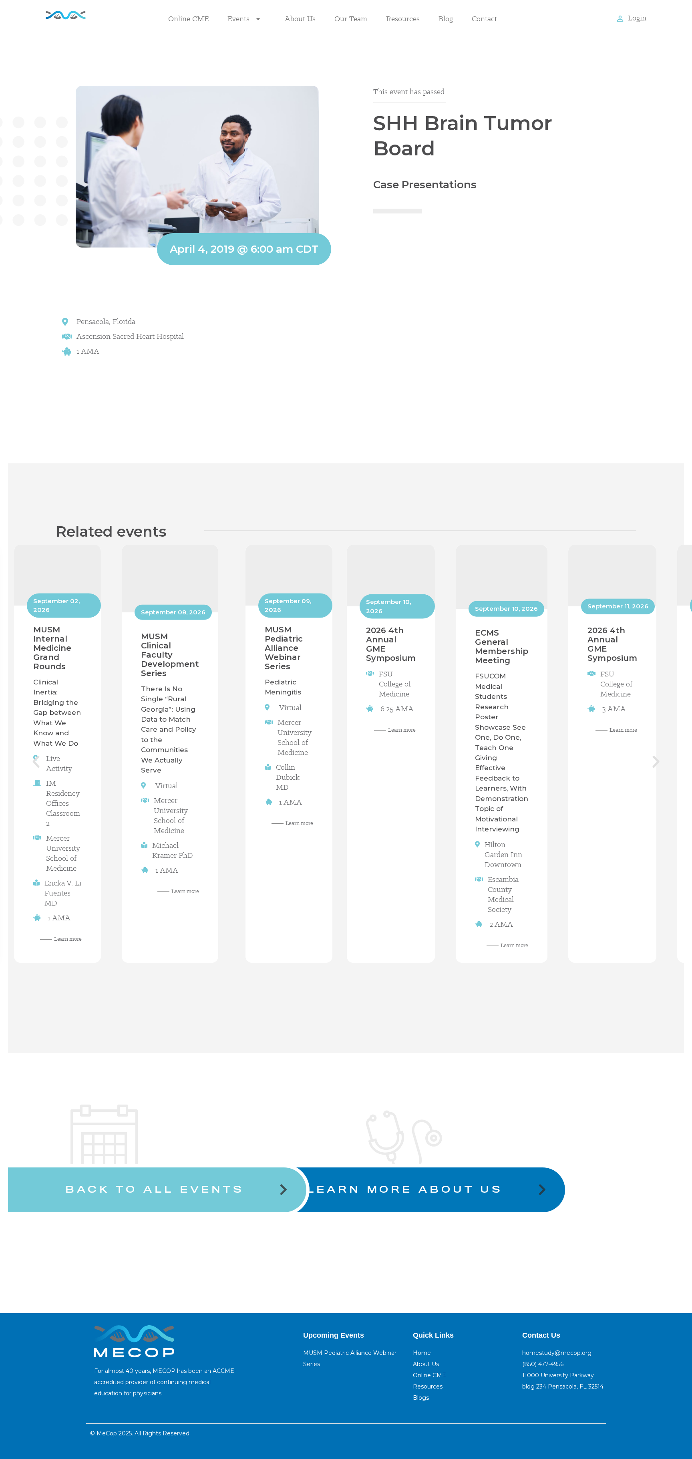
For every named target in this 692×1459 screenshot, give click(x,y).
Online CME (188, 19)
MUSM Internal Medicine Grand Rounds (52, 648)
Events (238, 19)
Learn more (68, 939)
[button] (36, 762)
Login (637, 18)
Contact (484, 19)
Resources (403, 19)
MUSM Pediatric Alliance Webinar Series (284, 648)
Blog (446, 19)
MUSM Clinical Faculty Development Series (170, 655)
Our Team (350, 19)
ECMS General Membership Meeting (501, 647)
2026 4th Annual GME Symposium (391, 644)
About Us (300, 19)
